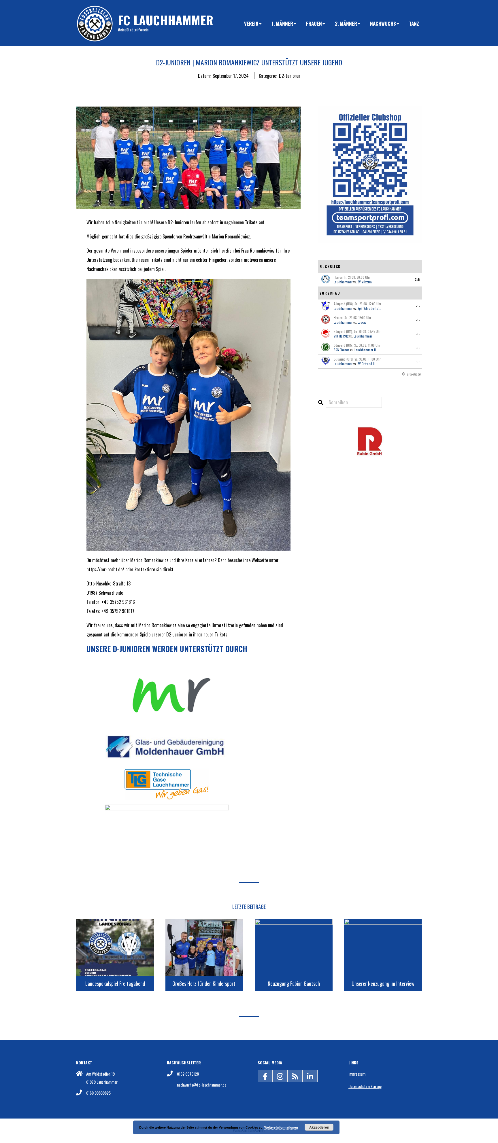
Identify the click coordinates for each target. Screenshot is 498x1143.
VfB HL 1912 (341, 336)
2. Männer (346, 23)
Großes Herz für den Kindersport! (204, 983)
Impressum (356, 1074)
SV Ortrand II (366, 363)
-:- (418, 306)
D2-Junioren (289, 75)
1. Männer (282, 23)
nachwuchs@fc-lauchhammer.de (201, 1085)
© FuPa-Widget (411, 374)
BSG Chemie (341, 350)
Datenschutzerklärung (365, 1086)
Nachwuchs (383, 23)
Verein (251, 23)
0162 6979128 (188, 1074)
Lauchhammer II (365, 350)
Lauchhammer (343, 282)
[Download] (370, 429)
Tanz (414, 23)
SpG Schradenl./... (369, 308)
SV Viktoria (365, 282)
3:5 (417, 279)
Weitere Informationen (281, 1127)
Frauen (314, 23)
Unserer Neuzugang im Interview (383, 983)
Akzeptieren (319, 1127)
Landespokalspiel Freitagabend (115, 983)
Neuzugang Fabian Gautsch (294, 983)
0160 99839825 (98, 1093)
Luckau (362, 322)
